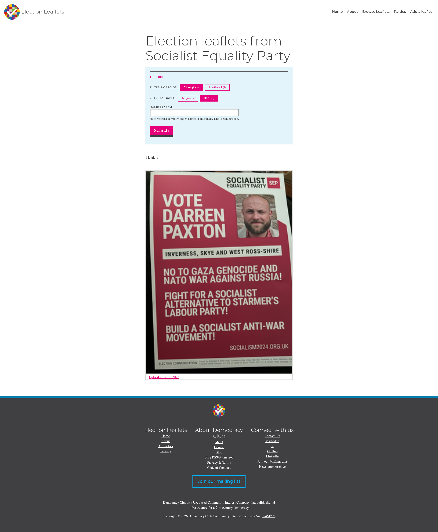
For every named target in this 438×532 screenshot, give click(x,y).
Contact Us (272, 435)
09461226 (268, 516)
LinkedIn (272, 456)
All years (188, 98)
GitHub (272, 451)
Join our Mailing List (272, 461)
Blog (219, 452)
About (352, 12)
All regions (191, 87)
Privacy (165, 451)
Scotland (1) (217, 87)
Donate (219, 447)
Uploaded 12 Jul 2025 (164, 377)
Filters (157, 77)
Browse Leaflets (376, 12)
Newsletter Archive (272, 466)
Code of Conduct (219, 467)
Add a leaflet (421, 12)
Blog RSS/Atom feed (219, 457)
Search (161, 131)
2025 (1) (208, 98)
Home (337, 12)
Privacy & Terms (219, 462)
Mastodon (272, 440)
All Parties (165, 446)
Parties (400, 12)
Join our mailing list (219, 481)
